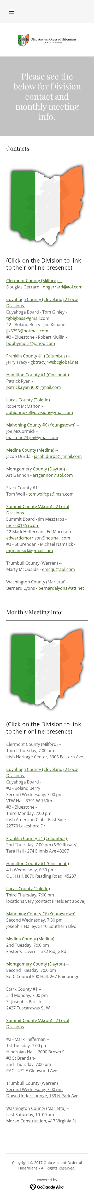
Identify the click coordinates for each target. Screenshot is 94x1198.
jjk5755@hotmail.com (27, 331)
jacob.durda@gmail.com (58, 456)
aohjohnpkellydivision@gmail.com (39, 412)
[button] (11, 11)
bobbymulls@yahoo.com (30, 343)
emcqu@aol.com (58, 569)
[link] (47, 39)
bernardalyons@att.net (61, 588)
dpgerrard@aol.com (63, 287)
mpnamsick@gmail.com (29, 550)
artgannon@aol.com (53, 475)
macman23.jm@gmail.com (32, 437)
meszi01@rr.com (22, 525)
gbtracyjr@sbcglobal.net (54, 362)
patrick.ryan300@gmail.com (33, 387)
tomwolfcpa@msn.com (51, 494)
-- (34, 280)
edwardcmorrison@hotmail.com (38, 538)
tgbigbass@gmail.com (27, 318)
